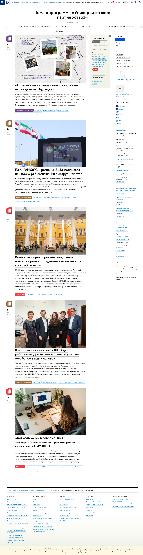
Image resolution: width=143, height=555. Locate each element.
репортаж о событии (49, 382)
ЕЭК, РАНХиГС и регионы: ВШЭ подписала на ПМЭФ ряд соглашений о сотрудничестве (48, 171)
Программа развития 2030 (124, 66)
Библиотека (89, 499)
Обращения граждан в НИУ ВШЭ (17, 515)
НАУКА (62, 496)
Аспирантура (37, 515)
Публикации (89, 515)
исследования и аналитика (41, 197)
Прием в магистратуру (40, 513)
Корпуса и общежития (14, 510)
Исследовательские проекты (68, 502)
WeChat (121, 115)
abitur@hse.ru (120, 181)
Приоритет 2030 (121, 63)
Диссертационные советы (67, 507)
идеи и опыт (37, 382)
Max (119, 124)
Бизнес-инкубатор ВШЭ (40, 524)
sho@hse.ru (119, 205)
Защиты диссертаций (65, 510)
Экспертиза (119, 52)
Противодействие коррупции (16, 521)
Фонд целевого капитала (14, 518)
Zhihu (120, 121)
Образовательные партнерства (42, 526)
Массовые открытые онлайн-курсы (123, 506)
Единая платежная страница (15, 540)
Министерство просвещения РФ (122, 504)
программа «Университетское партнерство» (29, 114)
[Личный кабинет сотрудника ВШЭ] (135, 2)
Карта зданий (120, 234)
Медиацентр (89, 510)
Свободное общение (123, 57)
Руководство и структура (14, 502)
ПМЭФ (75, 197)
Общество (119, 54)
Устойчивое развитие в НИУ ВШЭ (17, 504)
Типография (89, 507)
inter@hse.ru (120, 216)
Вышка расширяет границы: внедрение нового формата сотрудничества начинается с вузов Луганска (48, 261)
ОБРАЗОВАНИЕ (39, 496)
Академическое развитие (67, 513)
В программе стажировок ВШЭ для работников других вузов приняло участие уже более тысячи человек (47, 354)
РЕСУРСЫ (89, 496)
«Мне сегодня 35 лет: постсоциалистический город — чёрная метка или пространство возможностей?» (99, 62)
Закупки (9, 513)
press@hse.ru (120, 247)
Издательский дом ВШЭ (93, 502)
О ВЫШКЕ (10, 496)
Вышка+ (35, 510)
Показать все (98, 77)
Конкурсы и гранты (65, 515)
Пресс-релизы (120, 250)
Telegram (121, 112)
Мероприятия (99, 38)
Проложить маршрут (122, 236)
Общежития (120, 194)
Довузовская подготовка (40, 502)
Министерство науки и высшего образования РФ (122, 500)
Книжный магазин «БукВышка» (95, 504)
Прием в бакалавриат (39, 507)
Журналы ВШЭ (90, 513)
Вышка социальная (49, 110)
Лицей (35, 499)
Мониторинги (63, 504)
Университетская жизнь (123, 60)
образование (66, 197)
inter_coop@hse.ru (122, 230)
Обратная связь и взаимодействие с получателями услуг (44, 530)
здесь (118, 549)
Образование (120, 46)
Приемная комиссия (122, 170)
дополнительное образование (73, 467)
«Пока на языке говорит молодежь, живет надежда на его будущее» (46, 87)
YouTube (121, 109)
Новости (56, 490)
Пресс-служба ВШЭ (122, 239)
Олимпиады (36, 504)
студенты (38, 110)
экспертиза (56, 197)
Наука (118, 49)
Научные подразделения (66, 499)
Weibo (120, 118)
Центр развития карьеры (40, 521)
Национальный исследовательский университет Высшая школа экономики (29, 490)
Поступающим (120, 43)
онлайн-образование (54, 467)
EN (127, 2)
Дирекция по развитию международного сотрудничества (123, 225)
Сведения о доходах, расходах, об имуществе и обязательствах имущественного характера (17, 526)
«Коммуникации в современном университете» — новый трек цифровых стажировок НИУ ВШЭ (45, 441)
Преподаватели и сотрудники (16, 507)
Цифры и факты (11, 499)
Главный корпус (121, 130)
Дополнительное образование (42, 518)
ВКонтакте (121, 106)
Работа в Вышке (11, 543)
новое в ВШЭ (31, 294)
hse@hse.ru (119, 167)
